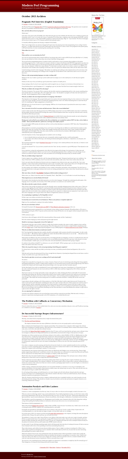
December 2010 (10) (96, 111)
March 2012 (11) (95, 87)
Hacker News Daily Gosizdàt (38, 331)
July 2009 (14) (95, 138)
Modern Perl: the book (38, 405)
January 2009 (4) (95, 147)
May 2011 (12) (95, 103)
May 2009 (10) (95, 141)
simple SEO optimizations (56, 413)
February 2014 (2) (96, 50)
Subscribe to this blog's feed (99, 155)
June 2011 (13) (95, 101)
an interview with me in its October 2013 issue (59, 27)
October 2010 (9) (95, 114)
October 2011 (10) (96, 95)
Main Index (52, 447)
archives (102, 172)
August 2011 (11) (95, 98)
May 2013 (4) (95, 65)
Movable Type (30, 454)
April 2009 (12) (95, 143)
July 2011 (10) (95, 100)
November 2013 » (66, 447)
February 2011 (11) (96, 108)
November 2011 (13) (96, 93)
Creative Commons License (40, 456)
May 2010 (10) (95, 122)
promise (39, 307)
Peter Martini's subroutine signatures (60, 207)
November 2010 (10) (96, 112)
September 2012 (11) (96, 77)
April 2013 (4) (95, 66)
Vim (23, 52)
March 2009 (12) (95, 144)
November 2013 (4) (96, 55)
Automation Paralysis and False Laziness (40, 386)
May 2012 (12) (95, 84)
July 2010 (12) (95, 119)
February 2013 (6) (96, 69)
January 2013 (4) (95, 71)
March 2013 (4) (95, 68)
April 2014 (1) (95, 49)
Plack (28, 227)
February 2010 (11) (96, 127)
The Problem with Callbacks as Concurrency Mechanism (47, 301)
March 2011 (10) (95, 106)
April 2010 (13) (95, 124)
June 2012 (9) (95, 82)
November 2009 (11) (96, 132)
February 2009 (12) (96, 146)
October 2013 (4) (95, 57)
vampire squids (51, 356)
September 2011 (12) (96, 97)
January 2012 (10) (96, 90)
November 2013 (95, 168)
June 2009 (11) (95, 139)
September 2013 (95, 165)
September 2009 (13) (96, 135)
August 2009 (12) (95, 136)
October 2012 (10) (96, 76)
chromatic (25, 24)
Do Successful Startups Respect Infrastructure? (43, 313)
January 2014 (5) (95, 52)
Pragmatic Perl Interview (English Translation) (42, 22)
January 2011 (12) (96, 109)
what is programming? (96, 178)
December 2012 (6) (96, 73)
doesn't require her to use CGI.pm (73, 227)
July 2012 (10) (95, 81)
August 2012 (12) (95, 79)
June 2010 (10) (95, 120)
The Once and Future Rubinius (32, 321)
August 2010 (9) (95, 117)
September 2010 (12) (96, 116)
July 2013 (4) (95, 62)
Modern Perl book (48, 116)
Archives (58, 447)
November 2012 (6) (96, 74)
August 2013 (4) (95, 60)
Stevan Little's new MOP (42, 207)
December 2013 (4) (96, 54)
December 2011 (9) (96, 92)
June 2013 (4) (95, 63)
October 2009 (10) (96, 133)
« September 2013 (44, 447)
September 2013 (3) (96, 58)
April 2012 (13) (95, 85)
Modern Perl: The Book (97, 37)
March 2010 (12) (95, 125)
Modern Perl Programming (40, 5)
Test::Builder (40, 173)
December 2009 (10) (96, 130)
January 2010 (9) (95, 128)
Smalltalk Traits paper (45, 142)
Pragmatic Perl (38, 27)
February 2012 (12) (96, 89)
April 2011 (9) (95, 104)
